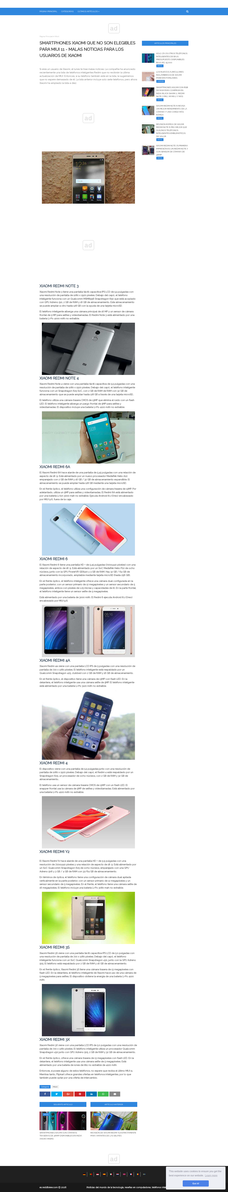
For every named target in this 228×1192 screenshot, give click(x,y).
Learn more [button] (211, 1175)
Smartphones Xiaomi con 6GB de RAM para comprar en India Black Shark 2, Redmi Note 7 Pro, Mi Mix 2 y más (172, 92)
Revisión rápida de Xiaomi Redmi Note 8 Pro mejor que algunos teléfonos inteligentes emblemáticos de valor (171, 130)
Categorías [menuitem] (67, 11)
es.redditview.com (49, 1187)
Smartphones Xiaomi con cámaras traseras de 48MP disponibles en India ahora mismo (61, 1136)
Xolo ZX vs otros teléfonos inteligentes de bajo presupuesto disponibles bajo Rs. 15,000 (171, 58)
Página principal (46, 36)
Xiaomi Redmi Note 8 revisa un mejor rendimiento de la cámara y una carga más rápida (171, 110)
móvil (57, 36)
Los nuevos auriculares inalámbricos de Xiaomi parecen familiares (169, 75)
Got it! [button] (195, 1183)
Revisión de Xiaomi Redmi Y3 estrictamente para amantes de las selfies (113, 1134)
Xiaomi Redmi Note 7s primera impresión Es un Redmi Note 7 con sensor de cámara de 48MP (172, 150)
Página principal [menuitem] (48, 11)
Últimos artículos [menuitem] (88, 11)
